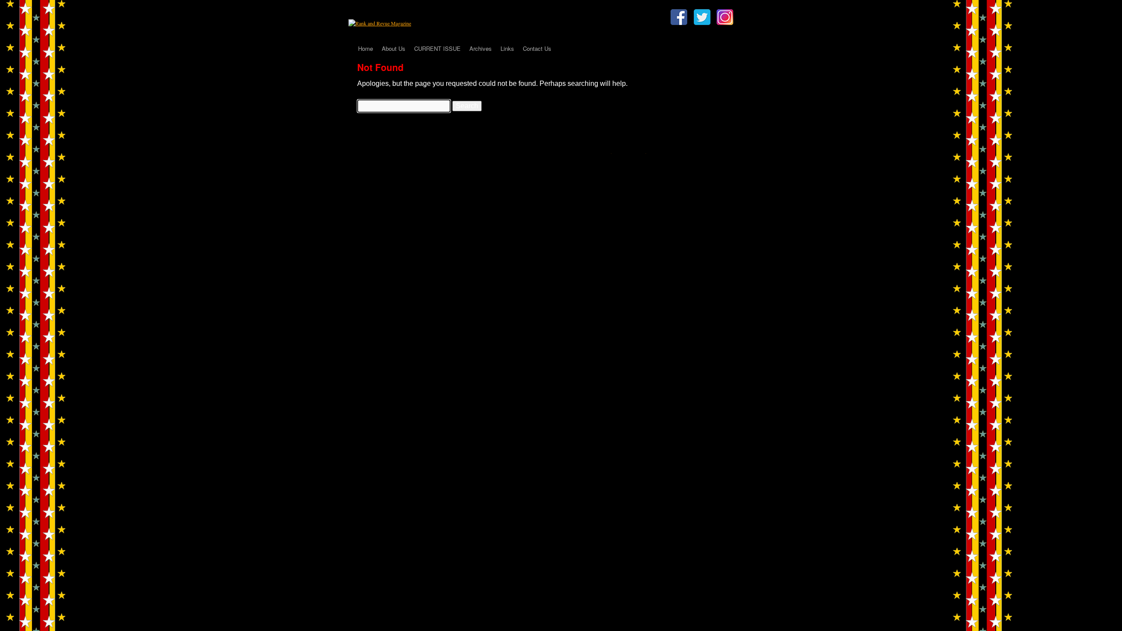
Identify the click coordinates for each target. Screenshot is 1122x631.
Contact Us (537, 48)
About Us (393, 48)
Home (365, 48)
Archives (480, 48)
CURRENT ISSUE (437, 48)
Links (507, 48)
